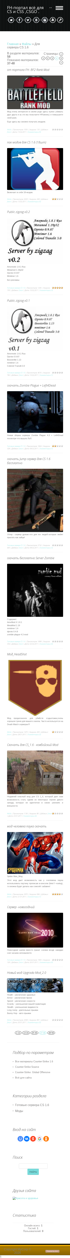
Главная (13, 44)
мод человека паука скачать (26, 826)
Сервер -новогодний (21, 907)
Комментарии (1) (46, 375)
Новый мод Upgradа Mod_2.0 (26, 973)
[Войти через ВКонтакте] (26, 1139)
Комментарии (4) (30, 816)
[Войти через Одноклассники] (46, 1139)
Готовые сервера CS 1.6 (16, 288)
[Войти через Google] (40, 1139)
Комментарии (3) (46, 290)
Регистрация (53, 20)
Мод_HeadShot (17, 654)
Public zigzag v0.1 (18, 301)
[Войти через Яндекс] (33, 1139)
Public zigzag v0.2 (18, 212)
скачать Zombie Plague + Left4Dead (31, 385)
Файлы (26, 44)
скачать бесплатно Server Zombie (30, 558)
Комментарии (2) (34, 734)
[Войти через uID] (20, 1139)
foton (9, 132)
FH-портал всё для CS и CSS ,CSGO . (25, 9)
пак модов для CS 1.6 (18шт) (26, 142)
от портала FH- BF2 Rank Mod (28, 70)
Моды (9, 129)
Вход (60, 20)
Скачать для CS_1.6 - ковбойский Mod (32, 745)
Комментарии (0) (34, 132)
